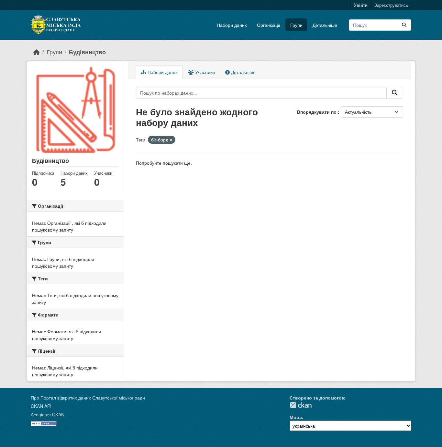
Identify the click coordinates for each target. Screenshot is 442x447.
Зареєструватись (391, 5)
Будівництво (87, 52)
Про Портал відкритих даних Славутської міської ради (88, 397)
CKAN (301, 405)
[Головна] (36, 52)
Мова (296, 417)
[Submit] (404, 25)
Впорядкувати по (317, 112)
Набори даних (232, 25)
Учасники (204, 72)
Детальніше (325, 25)
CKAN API (41, 406)
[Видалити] (171, 139)
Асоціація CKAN (47, 414)
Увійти (361, 5)
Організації (268, 25)
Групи (296, 25)
